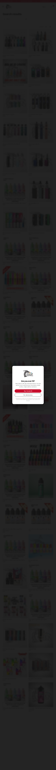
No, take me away (28, 395)
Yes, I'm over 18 (28, 391)
